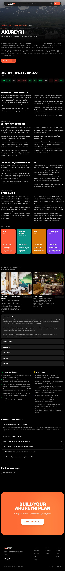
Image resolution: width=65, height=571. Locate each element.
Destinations (27, 3)
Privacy (58, 553)
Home (20, 3)
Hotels (33, 3)
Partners (47, 553)
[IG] (50, 566)
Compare (36, 559)
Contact (58, 550)
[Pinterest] (58, 566)
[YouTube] (55, 566)
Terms (57, 556)
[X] (48, 566)
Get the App (48, 550)
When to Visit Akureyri (8, 472)
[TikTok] (53, 566)
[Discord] (60, 566)
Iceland (25, 25)
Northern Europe (18, 25)
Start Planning (32, 522)
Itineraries (36, 553)
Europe (10, 25)
